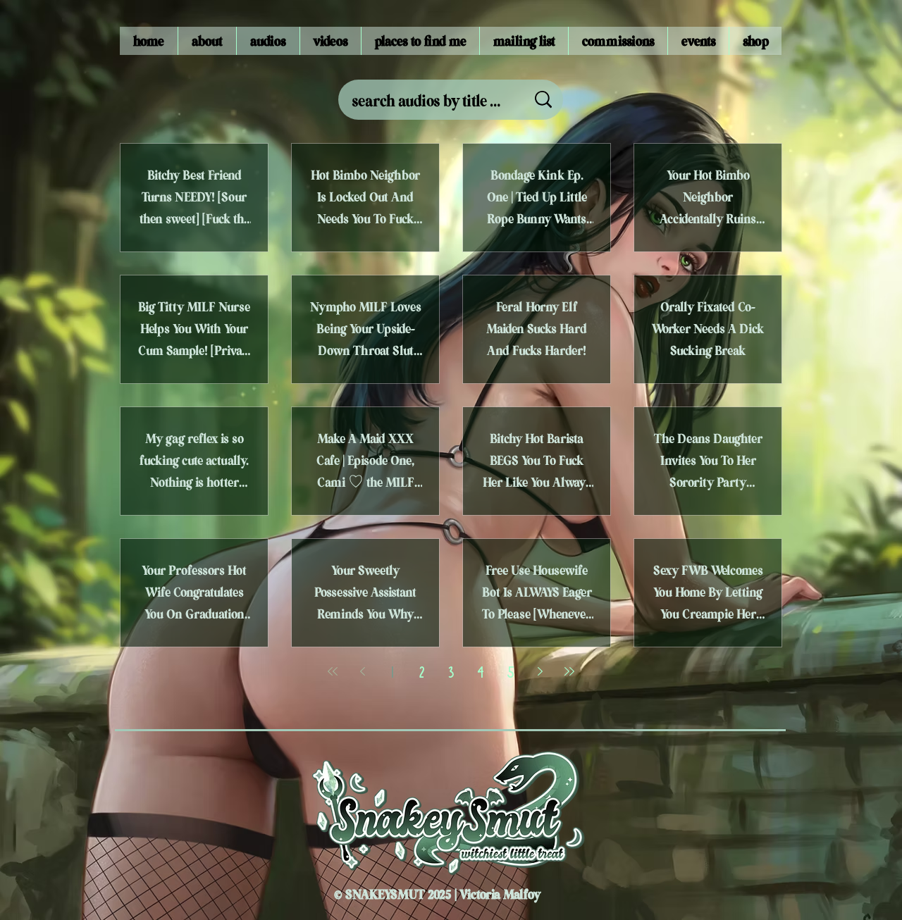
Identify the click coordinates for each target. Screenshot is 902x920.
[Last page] (569, 671)
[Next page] (539, 671)
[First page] (332, 671)
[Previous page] (362, 671)
